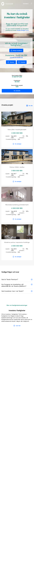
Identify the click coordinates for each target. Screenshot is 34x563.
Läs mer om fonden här (16, 57)
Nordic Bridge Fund (23, 30)
